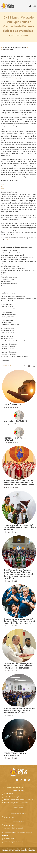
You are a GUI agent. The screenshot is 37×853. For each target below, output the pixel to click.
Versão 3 (3, 188)
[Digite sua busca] (30, 6)
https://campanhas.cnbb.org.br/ (17, 240)
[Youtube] (24, 780)
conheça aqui (16, 78)
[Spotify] (28, 780)
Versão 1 (3, 184)
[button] (34, 6)
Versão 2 (3, 186)
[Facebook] (16, 780)
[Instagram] (20, 780)
